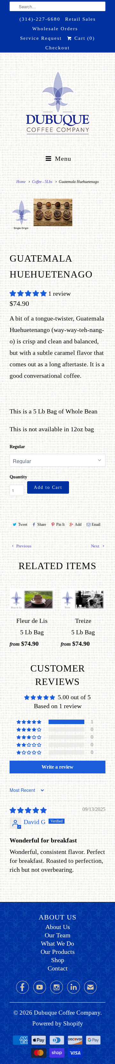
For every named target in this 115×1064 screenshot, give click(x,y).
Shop (57, 959)
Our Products (58, 951)
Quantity (18, 477)
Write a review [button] (57, 767)
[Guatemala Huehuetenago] (48, 215)
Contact (58, 968)
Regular (17, 446)
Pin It (60, 524)
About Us (57, 926)
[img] (28, 810)
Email (96, 524)
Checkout (57, 47)
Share (41, 524)
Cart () (84, 38)
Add (78, 524)
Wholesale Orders (55, 28)
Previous (23, 546)
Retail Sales (80, 19)
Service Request (41, 38)
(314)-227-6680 (39, 19)
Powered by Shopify (57, 1023)
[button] (29, 293)
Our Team (58, 935)
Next (95, 546)
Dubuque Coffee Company (67, 1012)
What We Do (57, 943)
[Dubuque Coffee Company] (57, 104)
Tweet (22, 524)
